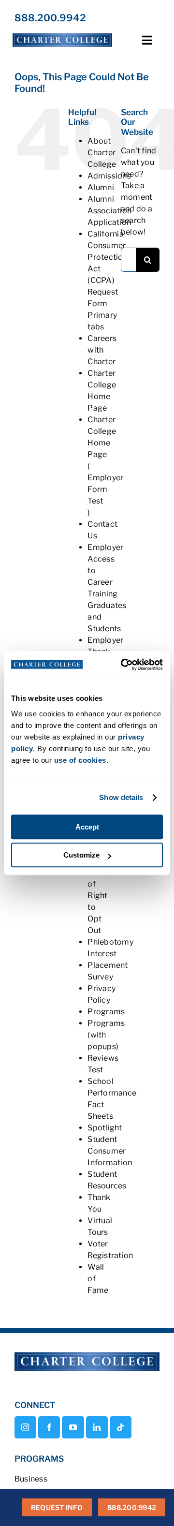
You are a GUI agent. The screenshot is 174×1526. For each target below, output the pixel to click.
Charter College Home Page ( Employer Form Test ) (105, 466)
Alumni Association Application (109, 210)
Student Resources (106, 1180)
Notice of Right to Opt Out (99, 901)
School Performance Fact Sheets (111, 1099)
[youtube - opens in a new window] (73, 1427)
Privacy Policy (101, 994)
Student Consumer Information (109, 1151)
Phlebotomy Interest (110, 947)
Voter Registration (110, 1249)
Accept (87, 827)
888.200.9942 (50, 18)
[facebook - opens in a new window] (49, 1427)
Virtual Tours (99, 1226)
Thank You (98, 1203)
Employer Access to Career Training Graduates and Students (106, 588)
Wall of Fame (97, 1278)
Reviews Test (102, 1063)
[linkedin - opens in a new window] (97, 1427)
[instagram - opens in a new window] (25, 1427)
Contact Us (102, 529)
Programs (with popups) (106, 1035)
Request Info (57, 1507)
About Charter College (101, 152)
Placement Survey (107, 971)
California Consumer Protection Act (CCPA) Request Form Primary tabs (107, 280)
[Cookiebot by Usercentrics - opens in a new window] (123, 664)
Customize (81, 855)
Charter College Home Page (101, 391)
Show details (121, 797)
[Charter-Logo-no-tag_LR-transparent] (62, 33)
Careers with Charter (101, 350)
